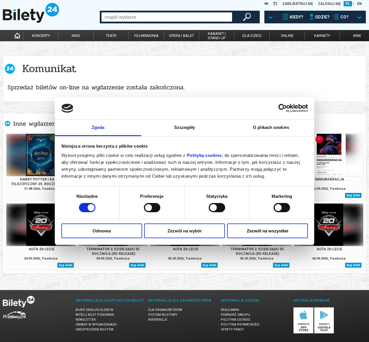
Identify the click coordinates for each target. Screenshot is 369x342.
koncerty (41, 35)
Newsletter (86, 320)
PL (348, 4)
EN (359, 4)
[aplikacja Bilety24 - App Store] (303, 332)
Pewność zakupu (235, 315)
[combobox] (167, 17)
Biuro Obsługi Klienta (94, 310)
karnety (322, 35)
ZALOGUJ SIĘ (329, 4)
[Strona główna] (31, 21)
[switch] (152, 207)
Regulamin (230, 310)
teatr (111, 35)
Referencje (157, 320)
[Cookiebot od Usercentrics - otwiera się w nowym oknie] (282, 108)
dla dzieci (251, 35)
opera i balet (181, 35)
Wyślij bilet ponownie (95, 315)
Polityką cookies (204, 155)
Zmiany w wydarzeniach (96, 324)
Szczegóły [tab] (184, 127)
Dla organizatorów (165, 310)
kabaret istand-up (217, 35)
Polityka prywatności (240, 324)
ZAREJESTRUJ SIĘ (297, 4)
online (287, 35)
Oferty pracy (232, 329)
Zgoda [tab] (98, 127)
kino (76, 35)
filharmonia (146, 35)
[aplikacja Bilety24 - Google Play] (324, 332)
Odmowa (102, 230)
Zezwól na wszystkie (267, 230)
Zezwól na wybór (184, 230)
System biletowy (162, 315)
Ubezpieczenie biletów (95, 329)
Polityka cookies (235, 320)
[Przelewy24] (14, 320)
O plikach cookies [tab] (271, 127)
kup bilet (353, 195)
